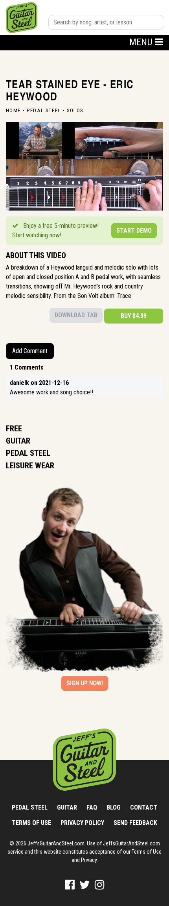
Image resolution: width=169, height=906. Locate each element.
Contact (143, 807)
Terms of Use (31, 822)
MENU (142, 42)
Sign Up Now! (84, 683)
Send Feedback (135, 822)
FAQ (91, 807)
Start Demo (134, 230)
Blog (114, 807)
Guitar (18, 441)
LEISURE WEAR (30, 465)
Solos (75, 110)
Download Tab (76, 315)
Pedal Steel (44, 110)
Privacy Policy (82, 822)
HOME (13, 110)
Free (14, 428)
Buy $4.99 (134, 316)
